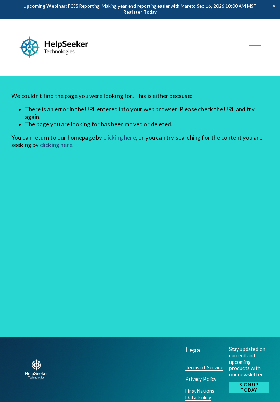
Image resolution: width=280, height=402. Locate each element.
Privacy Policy (200, 379)
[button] (274, 6)
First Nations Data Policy (199, 394)
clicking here (119, 137)
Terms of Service (204, 367)
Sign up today (248, 387)
